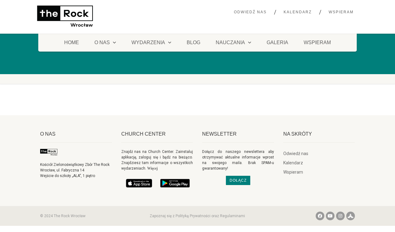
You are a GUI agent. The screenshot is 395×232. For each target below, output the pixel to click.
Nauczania (230, 42)
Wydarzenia (148, 42)
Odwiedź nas (250, 12)
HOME (71, 42)
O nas (48, 134)
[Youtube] (330, 216)
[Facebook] (320, 216)
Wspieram (341, 12)
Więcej (152, 168)
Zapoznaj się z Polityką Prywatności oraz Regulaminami (197, 216)
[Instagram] (340, 216)
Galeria (277, 42)
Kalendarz (298, 12)
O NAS (102, 42)
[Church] (350, 216)
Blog (193, 42)
